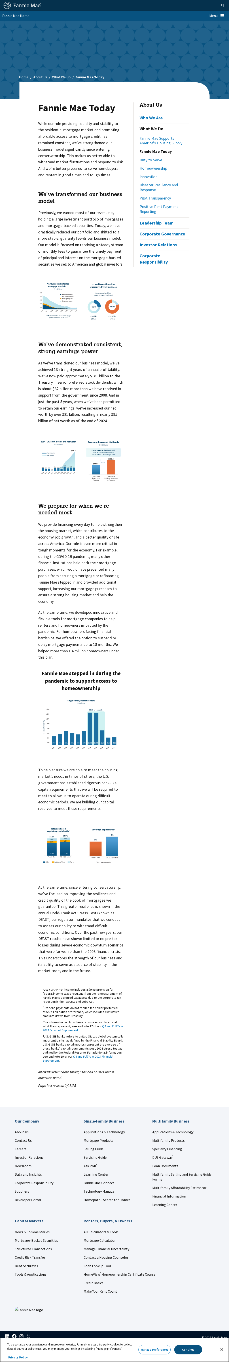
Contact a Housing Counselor (106, 1257)
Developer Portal (28, 1200)
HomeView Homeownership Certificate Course (119, 1274)
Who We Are (151, 118)
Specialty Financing (167, 1149)
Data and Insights (28, 1174)
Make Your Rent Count (100, 1291)
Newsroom (23, 1166)
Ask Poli (90, 1166)
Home (23, 77)
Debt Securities (26, 1266)
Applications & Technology (104, 1132)
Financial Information (169, 1196)
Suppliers (22, 1191)
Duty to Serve (151, 159)
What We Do (61, 77)
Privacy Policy (18, 1357)
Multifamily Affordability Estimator (179, 1187)
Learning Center (96, 1174)
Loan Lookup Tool (97, 1266)
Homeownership (153, 168)
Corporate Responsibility (154, 259)
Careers (20, 1149)
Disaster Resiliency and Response (159, 187)
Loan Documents (165, 1166)
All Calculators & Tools (101, 1232)
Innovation (148, 176)
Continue (188, 1350)
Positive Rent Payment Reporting (159, 209)
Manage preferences (154, 1350)
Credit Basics (93, 1283)
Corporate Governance (162, 234)
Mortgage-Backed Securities (36, 1240)
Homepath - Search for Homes (107, 1200)
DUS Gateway (162, 1157)
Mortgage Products (98, 1140)
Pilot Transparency (155, 198)
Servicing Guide (95, 1157)
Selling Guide (94, 1149)
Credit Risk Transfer (30, 1257)
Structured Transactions (33, 1249)
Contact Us (23, 1140)
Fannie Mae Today (156, 151)
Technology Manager (100, 1191)
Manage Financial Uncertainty (106, 1249)
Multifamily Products (168, 1140)
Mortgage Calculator (100, 1240)
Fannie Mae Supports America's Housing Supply (161, 141)
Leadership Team (157, 223)
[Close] (222, 1349)
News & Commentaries (32, 1232)
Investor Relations (158, 244)
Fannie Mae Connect (99, 1183)
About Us (40, 77)
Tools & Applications (31, 1274)
